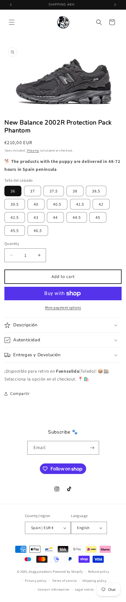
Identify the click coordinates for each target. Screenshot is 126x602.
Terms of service (64, 581)
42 (101, 204)
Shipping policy (94, 581)
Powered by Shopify (68, 571)
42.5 (15, 217)
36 (13, 191)
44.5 (77, 217)
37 (32, 191)
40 (36, 204)
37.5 (54, 191)
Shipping (33, 150)
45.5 (15, 230)
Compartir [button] (20, 393)
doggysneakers (40, 571)
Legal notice (84, 589)
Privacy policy (36, 581)
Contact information (53, 589)
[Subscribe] (92, 448)
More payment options (63, 307)
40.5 (57, 204)
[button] (11, 22)
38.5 (96, 191)
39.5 (15, 204)
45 (98, 217)
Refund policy (98, 571)
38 (75, 191)
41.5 (80, 204)
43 (36, 217)
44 (55, 217)
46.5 (38, 230)
